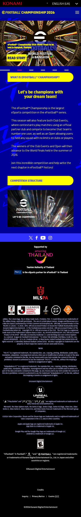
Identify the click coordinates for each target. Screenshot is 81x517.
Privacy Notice (38, 496)
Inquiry (25, 496)
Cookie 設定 (53, 496)
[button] (4, 43)
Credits (40, 489)
